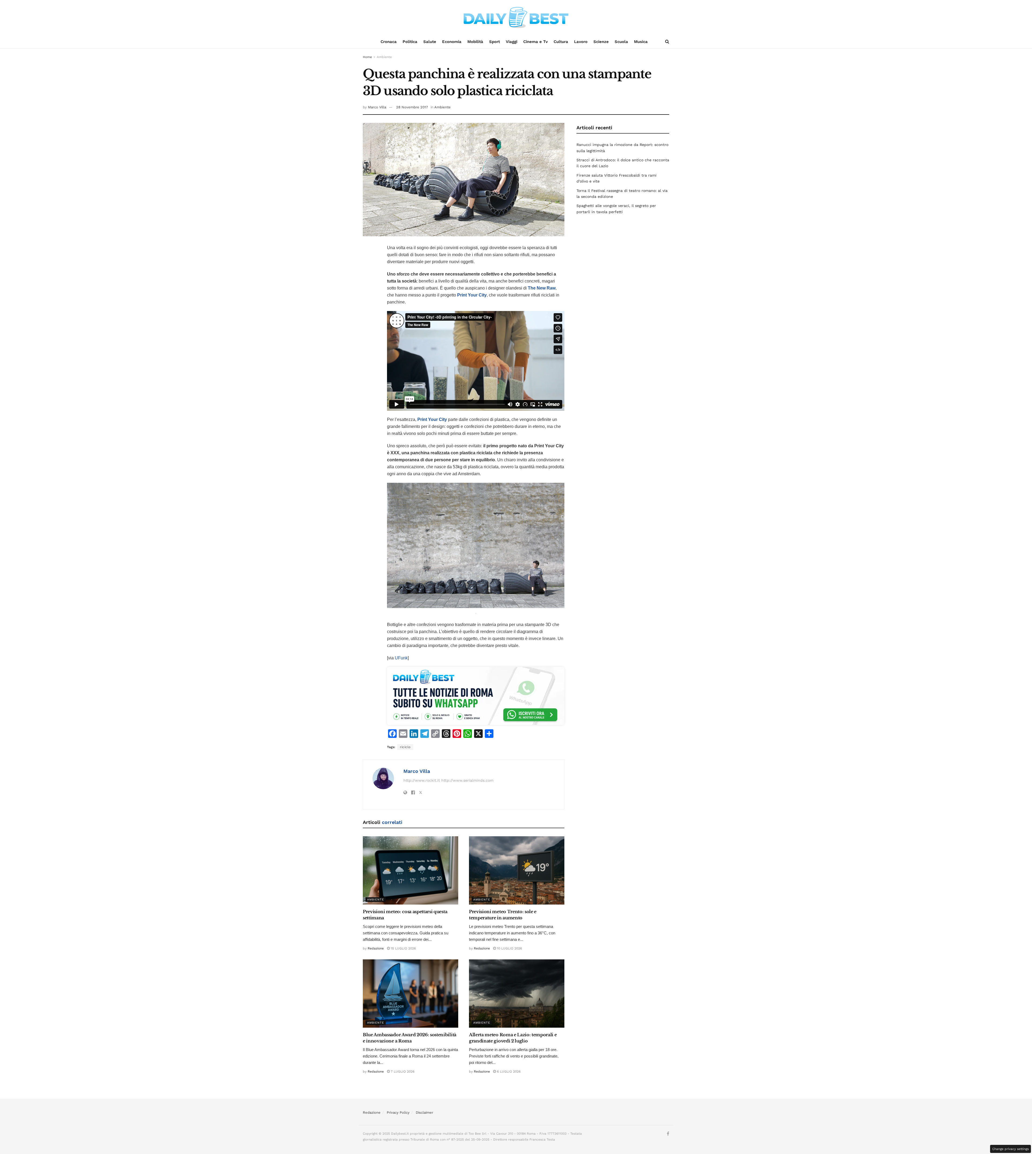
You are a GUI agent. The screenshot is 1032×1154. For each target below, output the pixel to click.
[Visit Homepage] (516, 17)
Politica (410, 41)
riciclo (405, 747)
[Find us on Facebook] (668, 1134)
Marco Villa (377, 107)
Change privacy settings (1010, 1149)
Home (367, 57)
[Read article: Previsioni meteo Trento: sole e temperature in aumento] (516, 870)
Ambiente (384, 57)
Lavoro (580, 41)
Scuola (621, 41)
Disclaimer (424, 1112)
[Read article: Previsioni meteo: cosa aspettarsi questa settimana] (410, 870)
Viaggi (511, 41)
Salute (429, 41)
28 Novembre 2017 (412, 107)
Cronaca (389, 41)
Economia (451, 41)
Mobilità (475, 41)
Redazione (376, 948)
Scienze (601, 41)
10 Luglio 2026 (509, 948)
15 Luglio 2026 (403, 948)
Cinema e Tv (535, 41)
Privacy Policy (398, 1112)
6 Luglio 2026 (508, 1071)
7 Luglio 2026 (402, 1071)
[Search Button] (667, 41)
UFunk (401, 658)
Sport (494, 41)
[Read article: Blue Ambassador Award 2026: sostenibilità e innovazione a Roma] (410, 993)
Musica (641, 41)
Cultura (561, 41)
